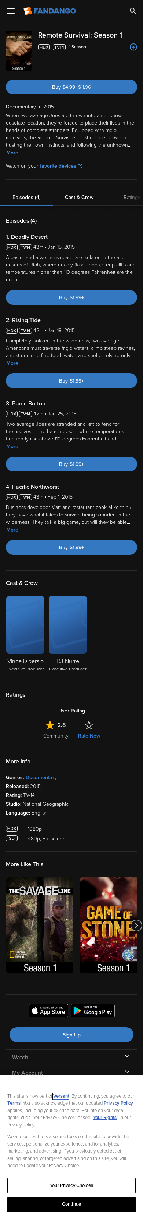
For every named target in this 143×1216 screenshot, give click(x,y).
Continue (71, 1204)
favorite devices (58, 166)
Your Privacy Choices (71, 1185)
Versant (61, 1096)
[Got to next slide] (136, 925)
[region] (71, 1145)
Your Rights (105, 1118)
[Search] (133, 11)
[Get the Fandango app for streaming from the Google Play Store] (92, 1012)
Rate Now (89, 736)
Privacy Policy (118, 1103)
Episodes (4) (26, 197)
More (12, 153)
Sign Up (72, 1035)
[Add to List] (133, 47)
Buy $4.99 (83, 87)
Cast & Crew (79, 197)
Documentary (41, 777)
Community (56, 736)
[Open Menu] (11, 11)
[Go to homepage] (50, 11)
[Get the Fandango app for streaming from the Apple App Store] (48, 1012)
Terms (14, 1103)
